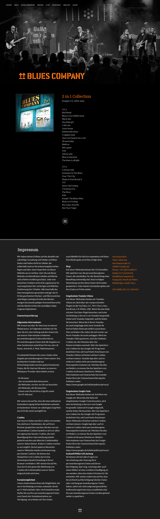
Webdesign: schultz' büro (123, 283)
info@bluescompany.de (123, 276)
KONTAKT (56, 5)
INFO (16, 5)
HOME (9, 5)
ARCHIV (66, 5)
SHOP (75, 5)
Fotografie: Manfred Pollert (125, 279)
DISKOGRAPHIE (28, 5)
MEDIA (40, 5)
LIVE (48, 5)
